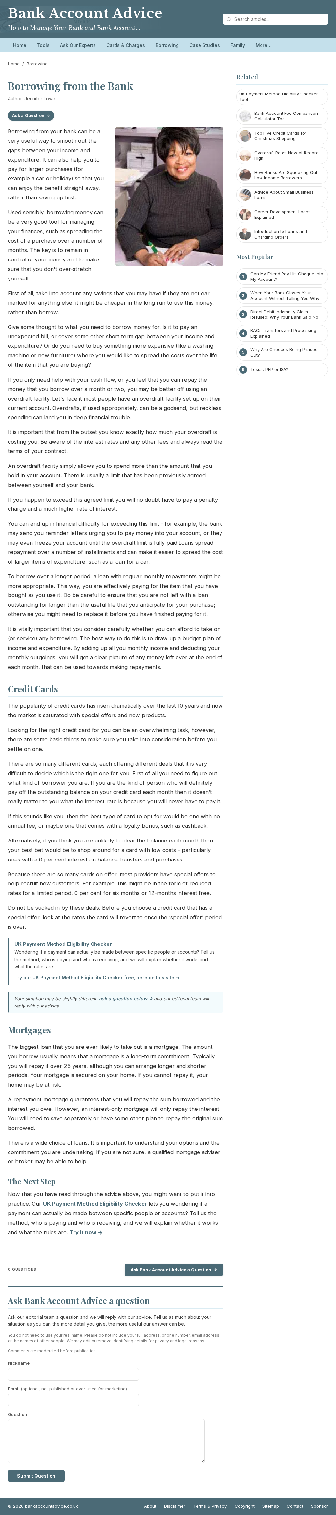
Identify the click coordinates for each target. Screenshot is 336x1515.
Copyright (245, 1506)
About (150, 1506)
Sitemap (270, 1506)
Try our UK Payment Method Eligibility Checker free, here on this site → (97, 977)
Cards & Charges (125, 45)
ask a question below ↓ (126, 998)
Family (237, 45)
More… (264, 45)
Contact (295, 1506)
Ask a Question (28, 115)
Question (17, 1414)
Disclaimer (174, 1506)
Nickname (19, 1363)
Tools (43, 45)
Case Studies (204, 45)
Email (67, 1388)
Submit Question (36, 1476)
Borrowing (167, 45)
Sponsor (319, 1506)
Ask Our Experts (78, 45)
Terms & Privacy (210, 1506)
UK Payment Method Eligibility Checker (63, 944)
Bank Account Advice (85, 13)
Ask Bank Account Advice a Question (171, 1269)
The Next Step (32, 1181)
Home (19, 45)
